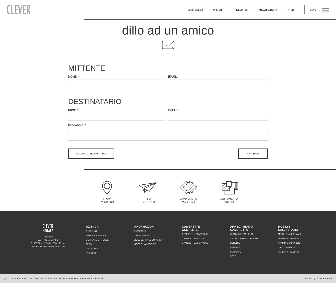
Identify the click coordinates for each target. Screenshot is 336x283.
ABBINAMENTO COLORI (229, 200)
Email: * (173, 110)
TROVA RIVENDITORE (107, 200)
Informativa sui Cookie (91, 278)
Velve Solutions (324, 278)
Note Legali (54, 278)
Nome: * (73, 110)
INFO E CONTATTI (148, 200)
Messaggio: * (77, 125)
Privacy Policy (70, 278)
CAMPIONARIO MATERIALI (188, 200)
